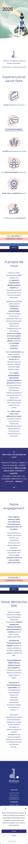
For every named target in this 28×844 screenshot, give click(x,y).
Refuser (14, 835)
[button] (25, 808)
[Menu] (25, 3)
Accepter (14, 831)
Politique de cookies (12, 841)
